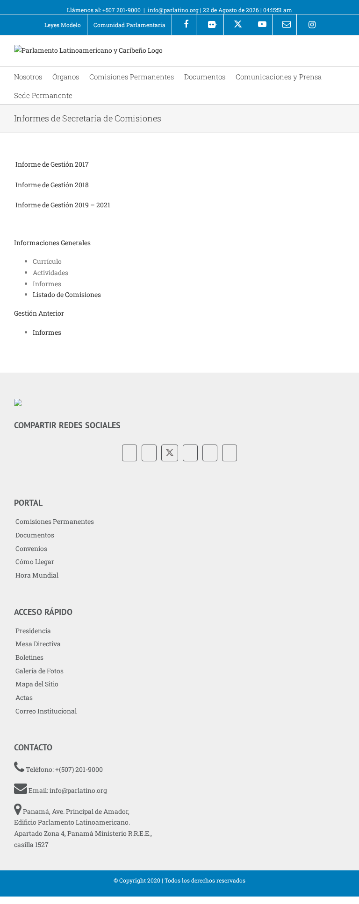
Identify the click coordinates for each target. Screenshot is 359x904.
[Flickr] (149, 453)
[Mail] (229, 453)
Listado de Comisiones (67, 294)
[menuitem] (62, 24)
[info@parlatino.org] (284, 24)
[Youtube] (260, 24)
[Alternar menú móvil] (341, 52)
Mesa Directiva (38, 643)
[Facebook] (184, 24)
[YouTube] (190, 453)
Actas (24, 697)
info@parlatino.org (173, 10)
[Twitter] (169, 453)
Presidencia (33, 630)
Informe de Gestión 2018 (52, 184)
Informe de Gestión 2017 (52, 164)
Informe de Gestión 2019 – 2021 (62, 204)
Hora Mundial (36, 575)
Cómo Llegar (34, 561)
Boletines (29, 657)
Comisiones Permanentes (54, 521)
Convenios (31, 548)
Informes (47, 332)
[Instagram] (309, 24)
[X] (236, 24)
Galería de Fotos (39, 670)
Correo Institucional (46, 710)
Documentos (34, 534)
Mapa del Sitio (36, 683)
